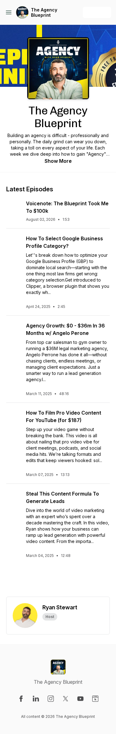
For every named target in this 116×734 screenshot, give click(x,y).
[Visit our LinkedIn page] (36, 699)
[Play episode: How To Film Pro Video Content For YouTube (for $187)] (13, 416)
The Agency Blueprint (44, 12)
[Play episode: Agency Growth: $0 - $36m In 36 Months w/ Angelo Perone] (13, 329)
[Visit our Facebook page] (21, 699)
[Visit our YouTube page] (80, 699)
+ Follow (97, 12)
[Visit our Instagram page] (51, 699)
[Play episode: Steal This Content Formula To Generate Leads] (13, 497)
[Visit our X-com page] (65, 699)
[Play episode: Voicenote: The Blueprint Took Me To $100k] (13, 207)
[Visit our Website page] (95, 699)
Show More (58, 161)
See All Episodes (58, 580)
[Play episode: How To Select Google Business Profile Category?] (13, 242)
